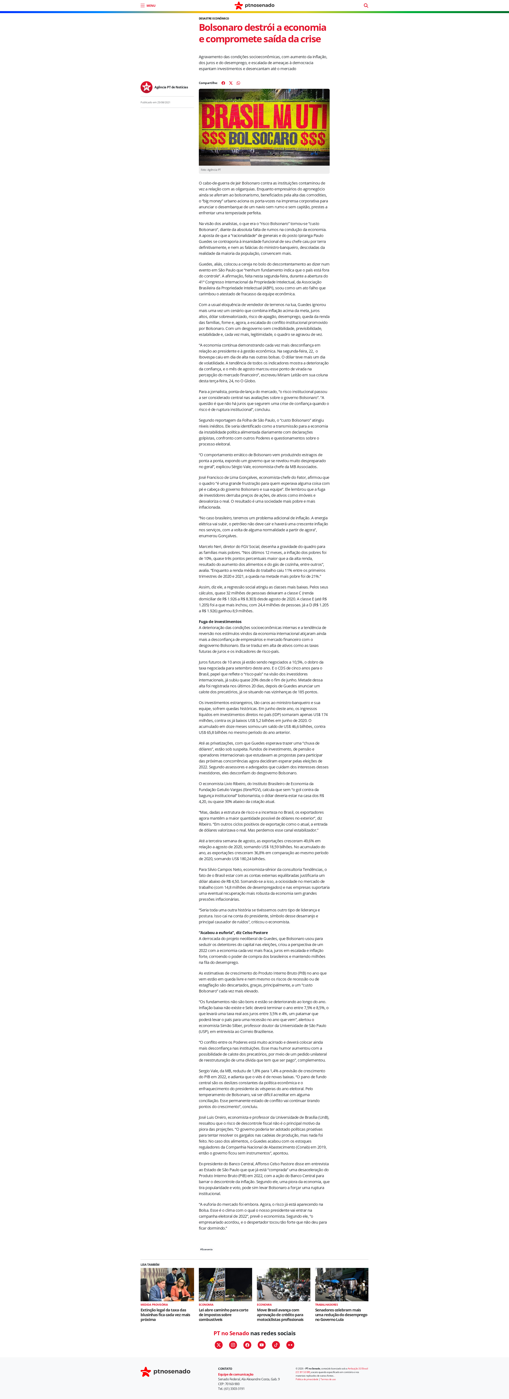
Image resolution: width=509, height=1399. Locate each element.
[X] (231, 83)
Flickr (290, 1345)
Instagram (233, 1345)
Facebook (247, 1345)
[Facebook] (223, 83)
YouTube (262, 1345)
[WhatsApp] (238, 83)
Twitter (219, 1345)
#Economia (206, 1249)
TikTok (276, 1345)
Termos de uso (328, 1379)
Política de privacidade (307, 1379)
